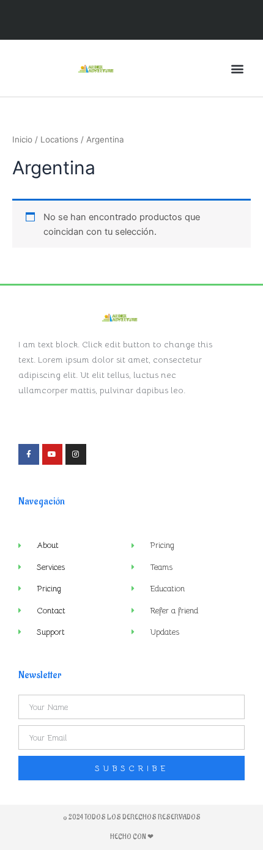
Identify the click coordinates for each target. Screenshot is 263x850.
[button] (238, 68)
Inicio (22, 139)
